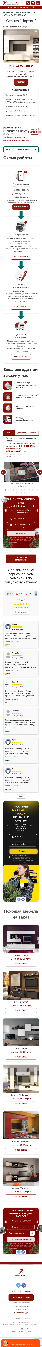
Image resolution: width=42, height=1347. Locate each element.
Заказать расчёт (21, 82)
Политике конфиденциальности (22, 858)
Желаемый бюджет (22, 525)
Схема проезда (21, 1313)
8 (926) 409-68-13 (22, 197)
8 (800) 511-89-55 (22, 190)
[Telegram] (19, 900)
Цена (8, 433)
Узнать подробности (34, 131)
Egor (14, 768)
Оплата (32, 433)
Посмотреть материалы (21, 559)
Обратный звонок (21, 1298)
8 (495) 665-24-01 (22, 194)
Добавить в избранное (21, 1318)
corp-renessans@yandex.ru (21, 1302)
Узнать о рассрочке (21, 306)
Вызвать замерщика (21, 256)
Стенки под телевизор (14, 15)
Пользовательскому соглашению (22, 860)
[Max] (23, 900)
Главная (7, 13)
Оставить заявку (21, 207)
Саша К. (15, 682)
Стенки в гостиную (23, 13)
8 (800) (21, 1291)
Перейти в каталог (21, 356)
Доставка (21, 433)
